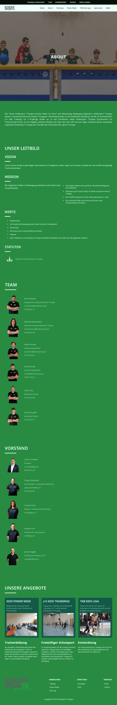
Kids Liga (53, 691)
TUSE (50, 2)
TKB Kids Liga (85, 8)
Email (106, 684)
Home (42, 8)
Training (52, 684)
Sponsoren (98, 8)
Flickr (79, 687)
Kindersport (60, 2)
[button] (50, 8)
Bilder (108, 8)
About (50, 8)
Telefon (107, 687)
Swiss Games (84, 2)
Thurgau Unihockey (35, 2)
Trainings (60, 8)
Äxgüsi (73, 2)
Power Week (71, 8)
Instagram (81, 684)
